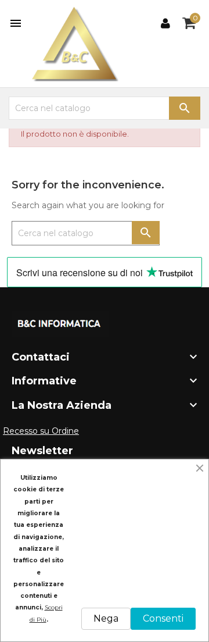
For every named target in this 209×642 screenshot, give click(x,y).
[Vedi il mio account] (165, 23)
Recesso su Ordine (41, 431)
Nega (105, 618)
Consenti (163, 618)
